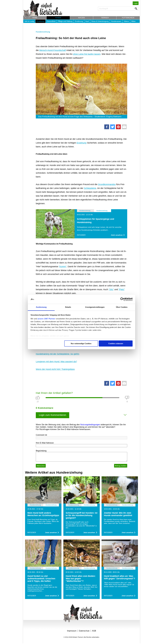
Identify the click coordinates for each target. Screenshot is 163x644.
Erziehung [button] (40, 21)
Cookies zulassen (115, 343)
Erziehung (81, 143)
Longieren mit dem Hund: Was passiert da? (56, 361)
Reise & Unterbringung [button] (100, 21)
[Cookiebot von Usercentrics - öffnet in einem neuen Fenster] (122, 299)
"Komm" (62, 266)
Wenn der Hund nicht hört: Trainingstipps (55, 369)
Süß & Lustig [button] (29, 21)
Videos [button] (126, 21)
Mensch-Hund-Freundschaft (52, 50)
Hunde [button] (58, 18)
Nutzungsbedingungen (90, 424)
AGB (94, 631)
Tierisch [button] (105, 18)
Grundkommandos (107, 184)
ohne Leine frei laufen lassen (86, 54)
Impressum (71, 631)
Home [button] (34, 18)
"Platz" (121, 289)
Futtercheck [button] (128, 18)
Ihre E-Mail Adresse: (45, 443)
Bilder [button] (133, 21)
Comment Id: (41, 435)
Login (136, 3)
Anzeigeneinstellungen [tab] (95, 307)
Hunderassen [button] (116, 21)
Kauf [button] (87, 21)
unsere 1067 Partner (46, 319)
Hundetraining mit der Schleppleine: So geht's (57, 354)
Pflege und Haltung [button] (65, 21)
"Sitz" (111, 289)
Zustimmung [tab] (41, 307)
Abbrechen (41, 466)
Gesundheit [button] (51, 21)
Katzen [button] (81, 18)
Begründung (41, 451)
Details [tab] (68, 307)
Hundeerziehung (43, 32)
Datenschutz (84, 631)
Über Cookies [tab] (121, 307)
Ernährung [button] (79, 21)
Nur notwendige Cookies (81, 343)
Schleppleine (90, 188)
